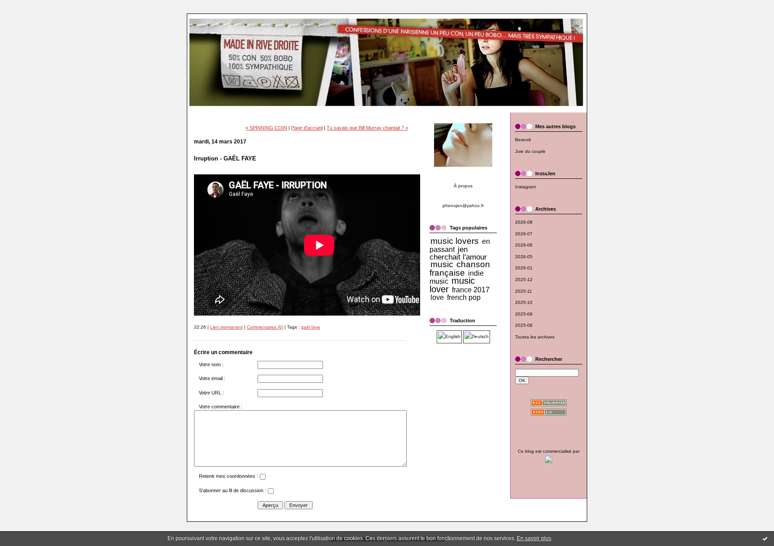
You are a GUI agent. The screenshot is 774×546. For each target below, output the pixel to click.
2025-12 (524, 279)
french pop (464, 297)
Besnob (523, 139)
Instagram (525, 186)
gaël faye (310, 327)
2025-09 (524, 314)
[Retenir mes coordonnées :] (262, 478)
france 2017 (471, 290)
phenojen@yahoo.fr (463, 205)
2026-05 (524, 256)
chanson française (460, 268)
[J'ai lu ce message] (765, 538)
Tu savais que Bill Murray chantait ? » (367, 127)
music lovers (454, 241)
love (437, 297)
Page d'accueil (306, 127)
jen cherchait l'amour (458, 253)
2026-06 (524, 245)
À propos (463, 185)
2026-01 (524, 267)
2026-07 (524, 233)
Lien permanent (226, 327)
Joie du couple (530, 151)
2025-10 (524, 302)
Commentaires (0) (265, 327)
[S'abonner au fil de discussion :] (270, 492)
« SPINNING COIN (266, 127)
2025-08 (524, 325)
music (441, 264)
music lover (452, 285)
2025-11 (523, 291)
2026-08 (524, 222)
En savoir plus (534, 538)
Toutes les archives (535, 336)
